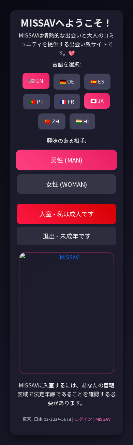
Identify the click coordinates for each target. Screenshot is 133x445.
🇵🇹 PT (36, 101)
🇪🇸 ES (97, 81)
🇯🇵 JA (97, 100)
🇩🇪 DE (67, 81)
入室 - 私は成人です (67, 213)
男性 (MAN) (67, 159)
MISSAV (102, 419)
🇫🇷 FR (67, 101)
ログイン (83, 419)
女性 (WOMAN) (66, 184)
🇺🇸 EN (36, 80)
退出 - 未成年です (67, 235)
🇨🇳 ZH (51, 121)
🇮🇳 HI (82, 121)
